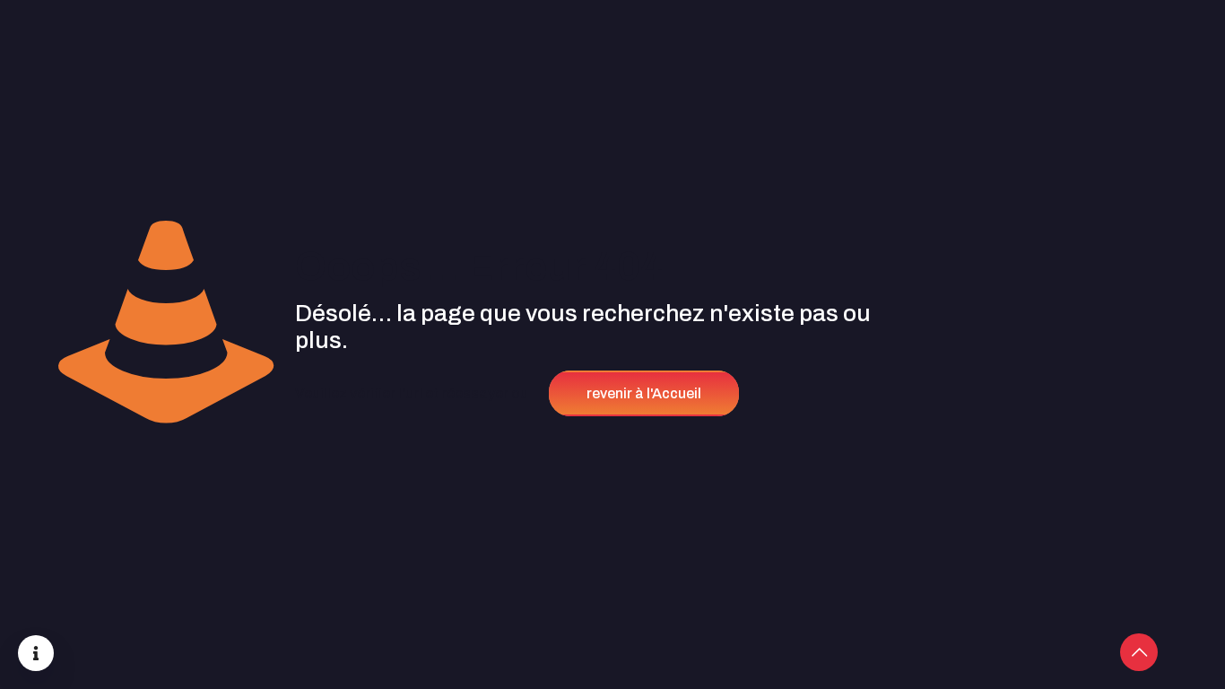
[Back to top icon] (1139, 652)
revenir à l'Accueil (643, 393)
